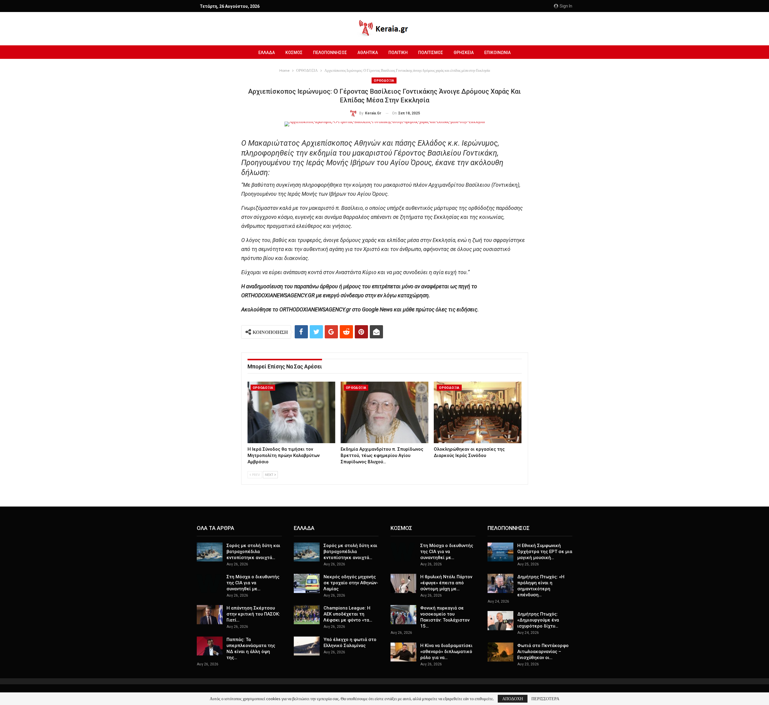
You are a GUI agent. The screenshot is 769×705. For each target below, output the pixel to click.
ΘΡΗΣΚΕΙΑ (464, 52)
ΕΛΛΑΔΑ (266, 52)
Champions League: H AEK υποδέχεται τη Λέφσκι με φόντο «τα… (348, 614)
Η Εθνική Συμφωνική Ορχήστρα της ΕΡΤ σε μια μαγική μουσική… (544, 551)
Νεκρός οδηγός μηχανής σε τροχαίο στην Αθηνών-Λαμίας (351, 583)
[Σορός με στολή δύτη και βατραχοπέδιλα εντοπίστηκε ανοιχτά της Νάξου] (210, 552)
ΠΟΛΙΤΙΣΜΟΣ (430, 52)
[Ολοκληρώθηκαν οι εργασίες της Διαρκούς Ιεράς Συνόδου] (477, 412)
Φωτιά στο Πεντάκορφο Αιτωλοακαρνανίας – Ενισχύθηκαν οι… (543, 651)
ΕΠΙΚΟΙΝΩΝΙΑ (497, 52)
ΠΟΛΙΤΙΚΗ (398, 52)
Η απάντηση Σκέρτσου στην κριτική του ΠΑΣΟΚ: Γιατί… (253, 614)
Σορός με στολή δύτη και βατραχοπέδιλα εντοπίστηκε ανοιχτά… (253, 551)
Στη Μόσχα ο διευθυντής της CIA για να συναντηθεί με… (252, 583)
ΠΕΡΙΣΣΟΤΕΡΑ (545, 699)
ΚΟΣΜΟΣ (293, 52)
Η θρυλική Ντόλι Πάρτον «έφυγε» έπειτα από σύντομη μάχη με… (446, 583)
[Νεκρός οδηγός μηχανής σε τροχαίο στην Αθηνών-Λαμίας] (307, 583)
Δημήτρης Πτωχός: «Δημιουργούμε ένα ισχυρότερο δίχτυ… (538, 620)
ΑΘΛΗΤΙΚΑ (367, 52)
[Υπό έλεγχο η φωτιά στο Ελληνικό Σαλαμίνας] (307, 646)
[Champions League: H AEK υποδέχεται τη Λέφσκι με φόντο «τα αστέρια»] (307, 614)
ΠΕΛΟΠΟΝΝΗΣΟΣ (330, 52)
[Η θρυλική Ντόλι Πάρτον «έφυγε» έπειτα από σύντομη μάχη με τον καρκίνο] (403, 583)
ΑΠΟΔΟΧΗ (512, 698)
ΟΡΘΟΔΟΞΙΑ (384, 81)
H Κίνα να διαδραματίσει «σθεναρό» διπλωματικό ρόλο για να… (446, 651)
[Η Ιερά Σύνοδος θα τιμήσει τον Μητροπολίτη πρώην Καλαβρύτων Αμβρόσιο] (291, 412)
